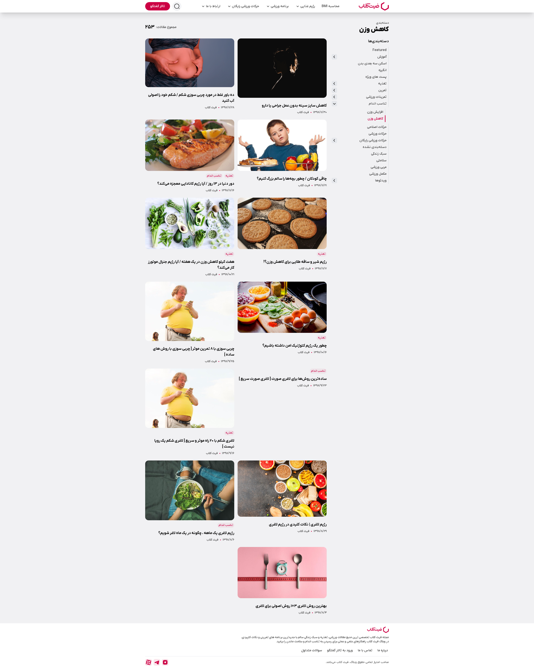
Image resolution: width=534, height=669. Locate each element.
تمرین (382, 90)
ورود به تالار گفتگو (340, 650)
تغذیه (382, 83)
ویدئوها (381, 180)
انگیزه (383, 70)
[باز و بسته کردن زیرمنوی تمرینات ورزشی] (334, 97)
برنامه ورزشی (280, 6)
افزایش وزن (375, 112)
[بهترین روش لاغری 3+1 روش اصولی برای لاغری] (282, 581)
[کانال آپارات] (148, 662)
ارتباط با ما (213, 6)
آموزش (382, 57)
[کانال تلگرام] (157, 662)
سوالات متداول (311, 650)
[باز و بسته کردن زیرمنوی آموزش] (334, 57)
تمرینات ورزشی (376, 97)
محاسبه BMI (330, 6)
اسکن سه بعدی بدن (372, 63)
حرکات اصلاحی (377, 127)
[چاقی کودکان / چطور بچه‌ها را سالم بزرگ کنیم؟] (282, 156)
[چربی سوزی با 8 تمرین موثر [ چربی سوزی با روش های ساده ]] (189, 323)
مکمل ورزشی (378, 174)
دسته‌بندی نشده (375, 147)
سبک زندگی (379, 154)
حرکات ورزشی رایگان (245, 6)
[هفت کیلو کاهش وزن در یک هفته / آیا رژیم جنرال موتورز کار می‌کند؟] (189, 237)
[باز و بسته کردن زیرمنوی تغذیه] (334, 83)
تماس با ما (365, 650)
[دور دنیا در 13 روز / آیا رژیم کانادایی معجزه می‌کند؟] (189, 156)
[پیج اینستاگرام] (165, 662)
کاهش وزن (375, 119)
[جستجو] (177, 6)
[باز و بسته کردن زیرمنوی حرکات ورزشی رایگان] (334, 140)
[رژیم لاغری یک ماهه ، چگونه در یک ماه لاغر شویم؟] (189, 501)
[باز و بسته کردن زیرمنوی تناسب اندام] (334, 103)
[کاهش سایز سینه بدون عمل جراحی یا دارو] (282, 76)
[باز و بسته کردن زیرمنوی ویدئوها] (334, 180)
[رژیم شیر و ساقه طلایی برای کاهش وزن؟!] (282, 237)
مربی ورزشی (379, 167)
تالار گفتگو (157, 6)
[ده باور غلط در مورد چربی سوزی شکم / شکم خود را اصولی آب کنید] (189, 76)
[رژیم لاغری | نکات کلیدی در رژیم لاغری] (282, 501)
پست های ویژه (376, 77)
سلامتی (381, 160)
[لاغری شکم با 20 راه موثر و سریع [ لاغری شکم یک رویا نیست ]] (189, 412)
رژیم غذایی (307, 6)
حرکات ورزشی (378, 134)
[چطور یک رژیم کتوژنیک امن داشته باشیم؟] (282, 323)
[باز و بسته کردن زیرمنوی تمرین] (334, 90)
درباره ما (382, 650)
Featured (380, 50)
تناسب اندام (378, 104)
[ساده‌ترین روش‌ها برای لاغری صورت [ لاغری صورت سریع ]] (282, 412)
